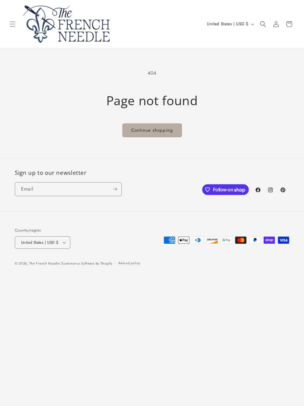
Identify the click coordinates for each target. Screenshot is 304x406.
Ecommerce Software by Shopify (86, 263)
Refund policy (129, 263)
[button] (12, 24)
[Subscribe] (114, 189)
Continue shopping (152, 130)
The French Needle (44, 263)
